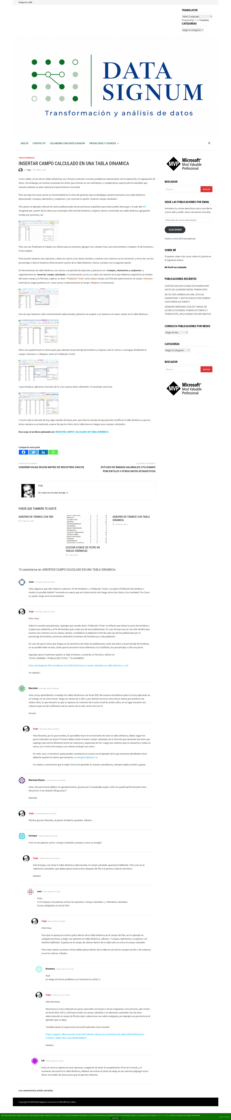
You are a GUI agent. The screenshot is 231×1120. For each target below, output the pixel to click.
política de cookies (163, 1115)
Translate (204, 20)
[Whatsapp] (53, 452)
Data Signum (41, 1102)
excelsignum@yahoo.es (86, 757)
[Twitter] (33, 452)
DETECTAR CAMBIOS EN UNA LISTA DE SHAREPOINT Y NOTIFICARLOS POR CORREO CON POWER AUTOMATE (187, 298)
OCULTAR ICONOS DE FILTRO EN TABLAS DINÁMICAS (83, 549)
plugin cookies (224, 1117)
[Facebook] (23, 452)
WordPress (65, 1102)
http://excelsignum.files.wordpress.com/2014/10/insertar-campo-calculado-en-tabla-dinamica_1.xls (78, 665)
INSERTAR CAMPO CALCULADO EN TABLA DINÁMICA (81, 431)
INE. (144, 206)
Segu (29, 170)
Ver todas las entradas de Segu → (53, 492)
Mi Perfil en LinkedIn (175, 267)
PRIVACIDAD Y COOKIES (102, 143)
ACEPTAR (115, 1118)
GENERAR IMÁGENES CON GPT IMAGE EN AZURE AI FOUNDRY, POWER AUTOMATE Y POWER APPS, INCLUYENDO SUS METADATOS (188, 310)
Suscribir (175, 229)
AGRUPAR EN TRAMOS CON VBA (36, 516)
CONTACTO (39, 143)
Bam (74, 1102)
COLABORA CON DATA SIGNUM (67, 143)
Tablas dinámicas (27, 158)
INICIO (24, 143)
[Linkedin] (43, 452)
